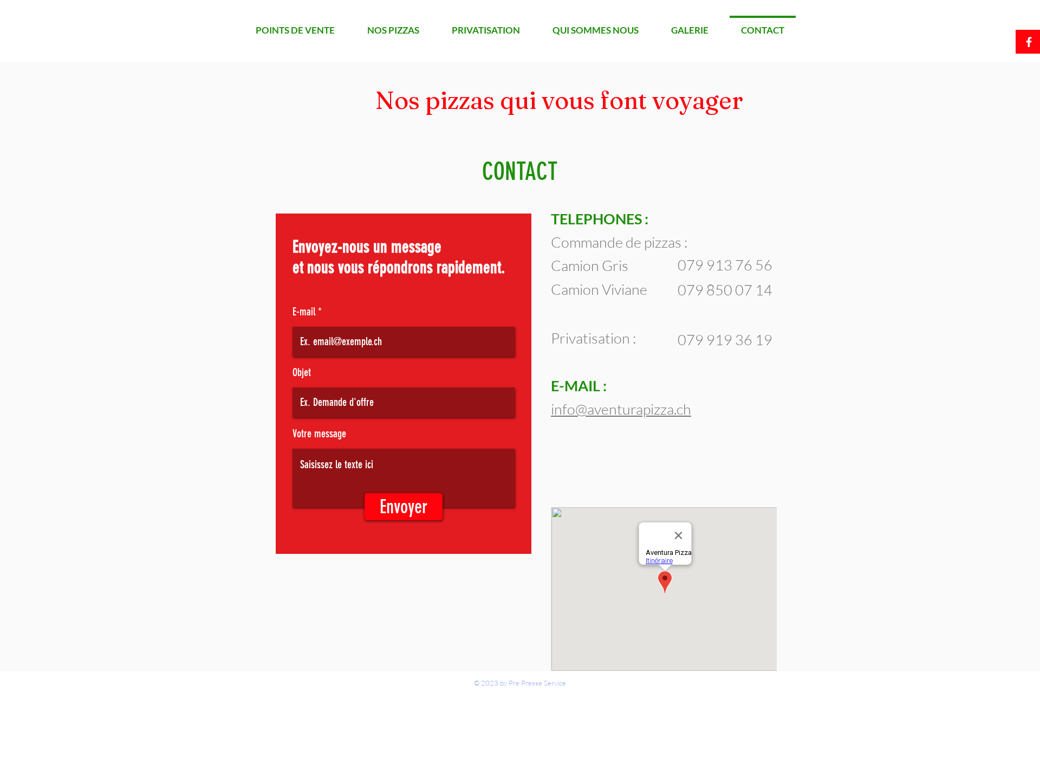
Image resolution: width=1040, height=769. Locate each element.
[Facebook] (1029, 42)
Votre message (319, 433)
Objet (301, 372)
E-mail (303, 311)
